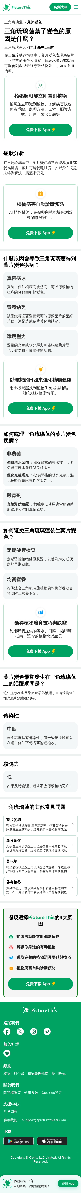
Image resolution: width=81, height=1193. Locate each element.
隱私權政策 (12, 1092)
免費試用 (60, 7)
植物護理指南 (38, 1073)
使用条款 (31, 1092)
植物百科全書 (13, 1073)
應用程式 (59, 1073)
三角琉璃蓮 (13, 22)
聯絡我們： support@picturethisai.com (34, 1120)
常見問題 (10, 1112)
